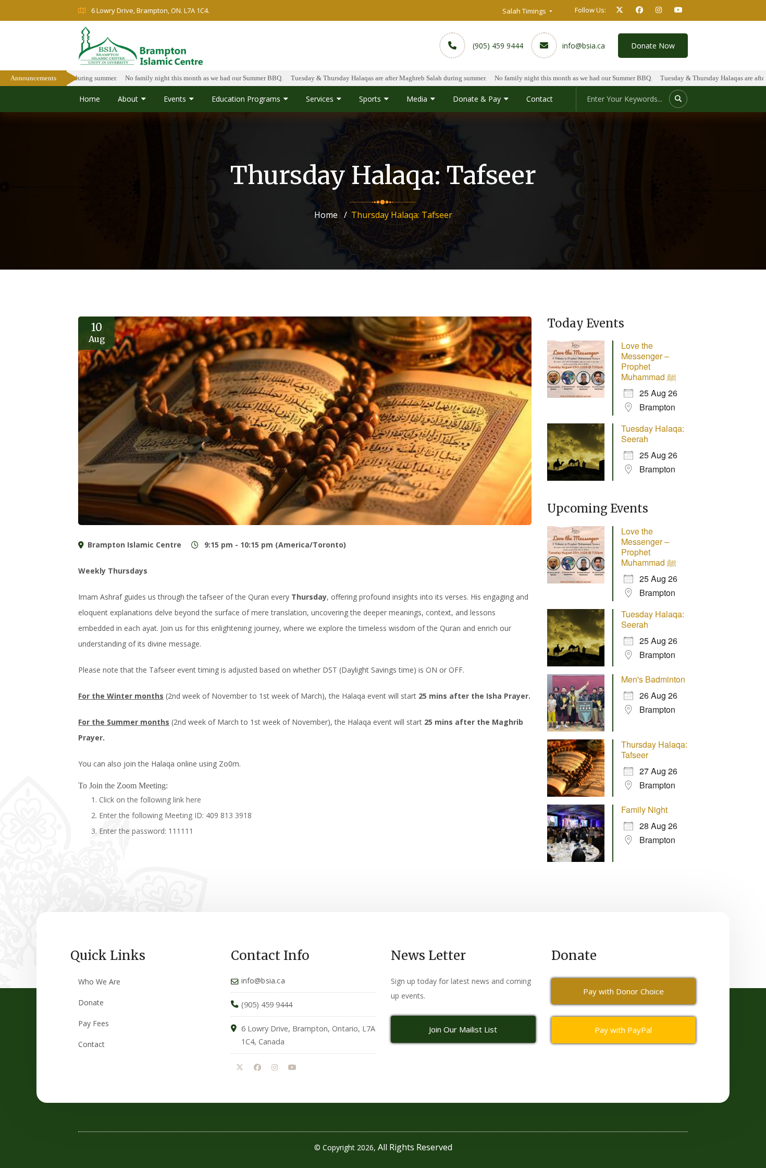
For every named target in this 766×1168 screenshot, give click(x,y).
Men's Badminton (653, 679)
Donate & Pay (477, 99)
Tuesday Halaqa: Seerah (652, 433)
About (128, 99)
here (193, 800)
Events (175, 99)
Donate (91, 1002)
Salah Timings (525, 11)
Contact (539, 99)
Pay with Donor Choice (623, 991)
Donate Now (653, 46)
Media (416, 99)
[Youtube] (292, 1068)
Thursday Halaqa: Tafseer (654, 749)
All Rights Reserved (415, 1147)
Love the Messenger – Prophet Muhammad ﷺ (648, 361)
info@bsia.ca (583, 46)
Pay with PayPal (623, 1030)
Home (89, 99)
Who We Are (99, 982)
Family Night (644, 810)
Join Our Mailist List (463, 1029)
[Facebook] (257, 1068)
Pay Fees (93, 1023)
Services (319, 99)
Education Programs (246, 99)
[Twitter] (239, 1068)
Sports (370, 99)
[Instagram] (274, 1068)
